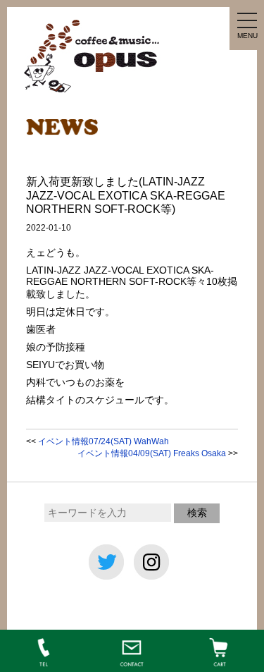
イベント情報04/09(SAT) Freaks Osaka (151, 453)
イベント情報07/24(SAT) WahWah (103, 441)
